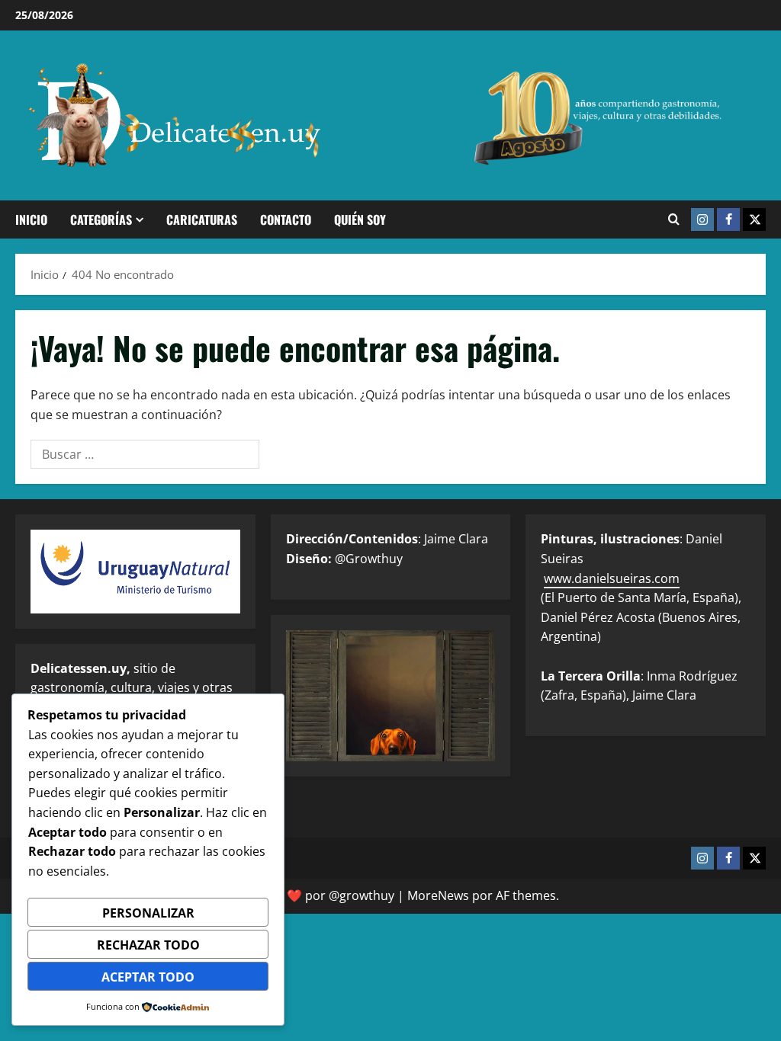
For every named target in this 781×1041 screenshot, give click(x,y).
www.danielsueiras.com (612, 578)
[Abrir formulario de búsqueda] (674, 219)
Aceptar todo (147, 977)
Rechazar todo (148, 945)
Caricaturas (201, 219)
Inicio (31, 219)
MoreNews (438, 895)
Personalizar (148, 913)
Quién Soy (360, 219)
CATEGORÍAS (101, 219)
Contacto (285, 219)
